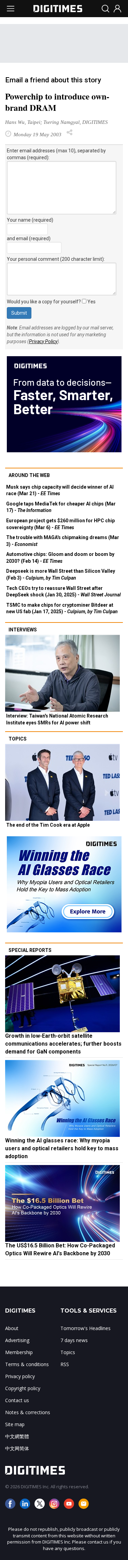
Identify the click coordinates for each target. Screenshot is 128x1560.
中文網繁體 (17, 1436)
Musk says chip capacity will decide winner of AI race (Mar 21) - (60, 490)
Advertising (17, 1340)
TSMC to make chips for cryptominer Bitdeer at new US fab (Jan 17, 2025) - (62, 608)
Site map (15, 1424)
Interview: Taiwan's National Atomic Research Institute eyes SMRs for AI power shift (57, 719)
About (11, 1328)
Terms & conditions (27, 1364)
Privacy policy (20, 1376)
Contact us (17, 1400)
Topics (18, 739)
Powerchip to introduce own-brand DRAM (57, 102)
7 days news (74, 1340)
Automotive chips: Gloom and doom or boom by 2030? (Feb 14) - (60, 557)
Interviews (23, 629)
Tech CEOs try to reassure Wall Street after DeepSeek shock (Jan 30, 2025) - (63, 591)
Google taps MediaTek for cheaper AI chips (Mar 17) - (61, 507)
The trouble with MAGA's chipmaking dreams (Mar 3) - (62, 541)
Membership (19, 1352)
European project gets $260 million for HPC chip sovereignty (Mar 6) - (60, 524)
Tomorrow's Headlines (85, 1328)
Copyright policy (22, 1388)
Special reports (30, 950)
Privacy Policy (43, 341)
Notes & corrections (27, 1412)
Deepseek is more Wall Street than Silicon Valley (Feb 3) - (60, 574)
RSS (64, 1364)
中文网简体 (17, 1448)
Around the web (29, 475)
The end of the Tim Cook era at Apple (48, 825)
